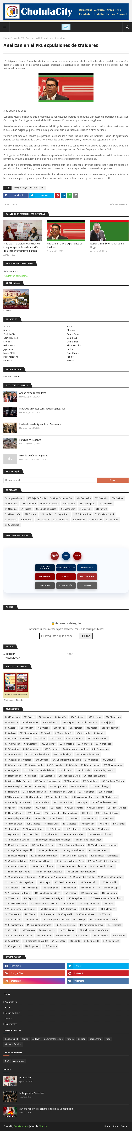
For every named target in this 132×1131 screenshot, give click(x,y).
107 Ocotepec (69, 824)
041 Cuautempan (100, 749)
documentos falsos (53, 1039)
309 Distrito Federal (49, 503)
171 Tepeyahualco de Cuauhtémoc (105, 898)
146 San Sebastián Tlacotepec (81, 872)
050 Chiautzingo (13, 765)
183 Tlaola (30, 914)
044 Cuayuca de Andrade (87, 754)
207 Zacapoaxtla (100, 936)
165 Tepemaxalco (89, 893)
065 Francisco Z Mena (69, 776)
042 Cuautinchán (13, 754)
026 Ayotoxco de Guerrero (17, 738)
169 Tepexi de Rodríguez (51, 898)
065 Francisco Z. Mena (94, 776)
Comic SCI (72, 338)
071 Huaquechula (58, 786)
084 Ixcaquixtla (42, 802)
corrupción (18, 1061)
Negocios (45, 586)
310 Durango (69, 503)
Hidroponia (9, 345)
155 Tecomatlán (109, 882)
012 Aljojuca (107, 722)
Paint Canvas (73, 353)
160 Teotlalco (87, 888)
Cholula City (9, 334)
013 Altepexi (10, 728)
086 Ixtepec (82, 802)
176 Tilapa (108, 904)
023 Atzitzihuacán (63, 733)
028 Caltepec (56, 738)
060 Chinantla (83, 770)
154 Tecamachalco (88, 882)
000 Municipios (12, 717)
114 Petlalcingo (71, 829)
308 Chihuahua (28, 503)
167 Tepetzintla (12, 898)
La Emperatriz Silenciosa (31, 1093)
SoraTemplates (21, 1126)
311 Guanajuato (87, 503)
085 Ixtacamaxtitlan (63, 802)
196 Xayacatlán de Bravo (91, 925)
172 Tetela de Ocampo (15, 904)
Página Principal (11, 38)
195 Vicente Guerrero (66, 925)
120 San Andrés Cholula (100, 834)
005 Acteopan (95, 717)
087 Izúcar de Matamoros (104, 802)
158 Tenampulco (50, 888)
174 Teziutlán (67, 904)
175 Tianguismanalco (88, 904)
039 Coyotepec (52, 749)
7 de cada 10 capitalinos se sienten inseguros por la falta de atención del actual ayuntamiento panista (21, 247)
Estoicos (7, 341)
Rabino (70, 357)
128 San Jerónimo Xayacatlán (19, 850)
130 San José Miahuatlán (73, 850)
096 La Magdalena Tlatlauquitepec (61, 813)
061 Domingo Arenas (104, 770)
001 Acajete (29, 717)
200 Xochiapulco (47, 930)
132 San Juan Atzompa (16, 856)
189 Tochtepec (31, 920)
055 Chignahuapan (113, 765)
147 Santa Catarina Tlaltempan (20, 877)
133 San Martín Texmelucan (44, 856)
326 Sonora (26, 519)
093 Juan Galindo (95, 808)
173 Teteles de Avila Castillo (44, 904)
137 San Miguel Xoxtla (40, 861)
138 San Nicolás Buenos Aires (70, 861)
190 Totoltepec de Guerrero (55, 920)
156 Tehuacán (12, 888)
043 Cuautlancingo (62, 754)
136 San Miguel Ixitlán (15, 861)
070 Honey (40, 786)
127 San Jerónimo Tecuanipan (102, 845)
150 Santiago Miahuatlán (110, 877)
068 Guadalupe (90, 781)
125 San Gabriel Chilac (42, 845)
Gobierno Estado (65, 568)
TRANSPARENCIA (11, 658)
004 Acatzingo (77, 717)
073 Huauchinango (100, 786)
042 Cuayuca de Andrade (37, 754)
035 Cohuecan (85, 744)
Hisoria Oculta (74, 345)
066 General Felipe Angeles (17, 781)
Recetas (70, 360)
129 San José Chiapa (47, 850)
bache (8, 1007)
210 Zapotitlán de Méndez (35, 941)
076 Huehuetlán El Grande (62, 792)
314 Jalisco (26, 509)
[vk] (98, 981)
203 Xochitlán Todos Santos (18, 936)
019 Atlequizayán (110, 728)
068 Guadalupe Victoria (112, 781)
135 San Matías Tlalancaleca (104, 856)
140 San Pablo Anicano (16, 866)
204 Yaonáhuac (43, 936)
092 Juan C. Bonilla (74, 808)
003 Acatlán (60, 717)
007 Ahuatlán (11, 722)
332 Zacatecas (12, 525)
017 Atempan (76, 728)
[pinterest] (98, 973)
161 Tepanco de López (108, 888)
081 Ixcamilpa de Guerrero (85, 797)
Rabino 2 (7, 360)
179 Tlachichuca (68, 909)
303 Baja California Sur (61, 498)
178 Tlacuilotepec (48, 909)
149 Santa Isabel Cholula (82, 877)
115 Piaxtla (88, 829)
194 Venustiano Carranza (39, 925)
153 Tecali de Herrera (65, 882)
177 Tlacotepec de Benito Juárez (20, 909)
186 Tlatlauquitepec (85, 914)
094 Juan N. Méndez (14, 813)
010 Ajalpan (68, 722)
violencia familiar (13, 1044)
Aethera (7, 326)
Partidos (66, 577)
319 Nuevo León (12, 514)
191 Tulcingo (79, 920)
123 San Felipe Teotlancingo (87, 840)
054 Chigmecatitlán (90, 765)
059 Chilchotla (66, 770)
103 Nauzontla (89, 818)
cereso (8, 1018)
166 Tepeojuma (109, 893)
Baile (69, 326)
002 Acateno (45, 717)
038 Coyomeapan (31, 749)
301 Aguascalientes (14, 498)
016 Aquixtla (59, 728)
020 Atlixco (10, 733)
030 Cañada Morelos (98, 738)
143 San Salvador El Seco (102, 866)
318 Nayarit (101, 509)
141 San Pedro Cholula (42, 866)
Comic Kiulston (10, 338)
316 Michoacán (67, 509)
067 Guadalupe (71, 781)
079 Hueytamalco (13, 797)
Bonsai (6, 330)
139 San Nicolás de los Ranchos (103, 861)
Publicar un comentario (15, 276)
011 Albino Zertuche (87, 722)
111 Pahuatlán (12, 829)
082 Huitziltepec (109, 797)
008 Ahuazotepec (30, 722)
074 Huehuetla (12, 792)
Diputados (45, 577)
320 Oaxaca (30, 514)
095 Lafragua (34, 813)
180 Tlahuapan (88, 909)
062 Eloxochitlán (13, 776)
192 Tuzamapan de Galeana (103, 920)
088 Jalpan (10, 808)
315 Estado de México (46, 509)
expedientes (11, 1024)
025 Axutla (99, 733)
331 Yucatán (112, 519)
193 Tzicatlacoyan (14, 925)
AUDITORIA (9, 654)
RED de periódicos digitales (33, 455)
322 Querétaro (62, 514)
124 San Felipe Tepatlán (16, 845)
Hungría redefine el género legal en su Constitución (46, 1108)
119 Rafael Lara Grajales (72, 834)
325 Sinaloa (10, 519)
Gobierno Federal (45, 568)
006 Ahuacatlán (113, 717)
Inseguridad (87, 577)
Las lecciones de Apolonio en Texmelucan (40, 424)
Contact (125, 1126)
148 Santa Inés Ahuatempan (52, 877)
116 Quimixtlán (12, 834)
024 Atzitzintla (83, 733)
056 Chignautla (12, 770)
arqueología (11, 1002)
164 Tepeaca (70, 893)
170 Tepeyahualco (76, 898)
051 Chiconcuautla (34, 765)
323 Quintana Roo (82, 514)
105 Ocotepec (33, 824)
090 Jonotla (41, 808)
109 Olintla (103, 824)
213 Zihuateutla (91, 941)
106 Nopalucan (51, 824)
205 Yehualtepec (63, 936)
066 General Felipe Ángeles (47, 781)
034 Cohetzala (67, 744)
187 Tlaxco (104, 914)
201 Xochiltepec (66, 930)
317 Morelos (85, 509)
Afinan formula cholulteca (32, 393)
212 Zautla (75, 941)
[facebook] (34, 966)
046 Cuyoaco (42, 760)
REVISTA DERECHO (12, 376)
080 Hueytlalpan (33, 797)
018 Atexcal (92, 728)
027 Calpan (40, 738)
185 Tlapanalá (65, 914)
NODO (77, 556)
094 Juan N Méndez (117, 808)
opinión (81, 1039)
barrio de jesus (12, 1013)
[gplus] (34, 973)
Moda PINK (9, 353)
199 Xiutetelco (28, 930)
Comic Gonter (73, 334)
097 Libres (86, 813)
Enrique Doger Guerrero (25, 188)
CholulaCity (55, 556)
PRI (22, 38)
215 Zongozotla (12, 946)
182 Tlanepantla (13, 914)
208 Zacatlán (119, 936)
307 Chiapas (11, 503)
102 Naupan (72, 818)
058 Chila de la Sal (45, 770)
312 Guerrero (106, 503)
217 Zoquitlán (50, 946)
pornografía (95, 1039)
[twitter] (98, 966)
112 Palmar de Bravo (33, 829)
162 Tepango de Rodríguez (18, 893)
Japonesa (8, 349)
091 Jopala (56, 808)
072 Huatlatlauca (78, 786)
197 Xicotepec (114, 925)
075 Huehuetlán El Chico (34, 792)
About (115, 1126)
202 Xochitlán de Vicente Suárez (94, 930)
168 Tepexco (30, 898)
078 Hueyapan (105, 792)
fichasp (70, 1039)
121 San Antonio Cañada (17, 840)
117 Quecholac (31, 834)
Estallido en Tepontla (30, 440)
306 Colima (117, 498)
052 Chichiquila (54, 765)
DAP (7, 1061)
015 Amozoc (43, 728)
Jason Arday (25, 1077)
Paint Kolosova (10, 357)
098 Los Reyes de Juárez (107, 813)
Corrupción (66, 586)
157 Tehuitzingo (30, 888)
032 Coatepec (30, 744)
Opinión (87, 586)
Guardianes (72, 341)
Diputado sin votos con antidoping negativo (42, 408)
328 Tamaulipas (60, 519)
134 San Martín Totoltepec (74, 856)
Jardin (70, 349)
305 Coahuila (101, 498)
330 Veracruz (95, 519)
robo (108, 1039)
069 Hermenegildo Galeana (18, 786)
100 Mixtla (40, 818)
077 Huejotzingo (87, 792)
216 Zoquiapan (32, 946)
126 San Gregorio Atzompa (71, 845)
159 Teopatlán (69, 888)
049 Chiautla (109, 760)
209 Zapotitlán (12, 941)
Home (107, 1126)
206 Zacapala (81, 936)
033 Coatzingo (49, 744)
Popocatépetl (11, 1039)
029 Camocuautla (74, 738)
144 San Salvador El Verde (17, 872)
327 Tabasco (42, 519)
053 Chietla (71, 765)
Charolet (71, 330)
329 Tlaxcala (79, 519)
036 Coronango (103, 744)
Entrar (86, 636)
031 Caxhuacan (12, 744)
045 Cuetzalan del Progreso (18, 760)
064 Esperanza (48, 776)
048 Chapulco (91, 760)
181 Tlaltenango (107, 909)
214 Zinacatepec (111, 941)
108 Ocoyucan (87, 824)
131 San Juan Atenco (98, 850)
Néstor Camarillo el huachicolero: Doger (107, 245)
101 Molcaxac (55, 818)
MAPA (66, 556)
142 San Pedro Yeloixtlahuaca (72, 866)
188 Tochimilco (12, 920)
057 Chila (28, 770)
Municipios (87, 568)
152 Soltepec (44, 882)
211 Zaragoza (58, 941)
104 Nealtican (107, 818)
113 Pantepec (53, 829)
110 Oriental (119, 824)
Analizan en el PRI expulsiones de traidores (64, 245)
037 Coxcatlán (12, 749)
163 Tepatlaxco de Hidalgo (47, 893)
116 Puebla (103, 829)
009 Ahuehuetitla (50, 722)
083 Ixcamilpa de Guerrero (18, 802)
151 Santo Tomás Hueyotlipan (19, 882)
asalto (25, 1039)
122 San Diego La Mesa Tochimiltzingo (51, 840)
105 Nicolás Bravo (14, 824)
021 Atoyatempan (28, 733)
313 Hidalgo (11, 509)
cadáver (36, 1039)
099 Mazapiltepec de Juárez (18, 818)
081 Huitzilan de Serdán (57, 797)
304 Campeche (83, 498)
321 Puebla (45, 514)
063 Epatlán (30, 776)
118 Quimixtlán (49, 834)
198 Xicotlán (11, 930)
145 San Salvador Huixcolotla (48, 872)
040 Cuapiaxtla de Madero (75, 749)
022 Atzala (46, 733)
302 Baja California (37, 498)
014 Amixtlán (27, 728)
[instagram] (34, 981)
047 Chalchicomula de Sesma (67, 760)
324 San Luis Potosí (104, 514)
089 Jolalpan (25, 808)
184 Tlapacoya (47, 914)
